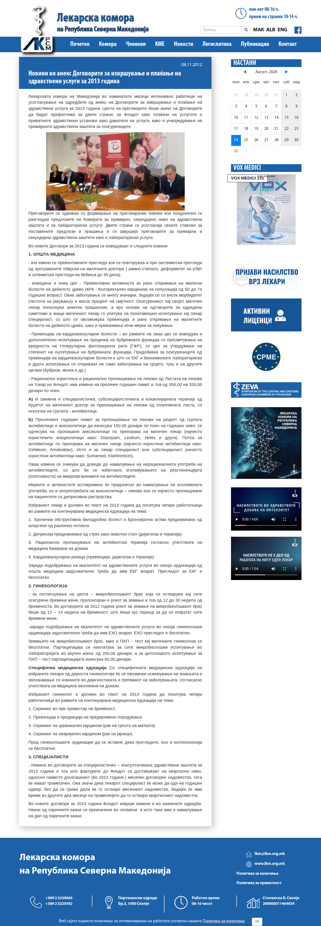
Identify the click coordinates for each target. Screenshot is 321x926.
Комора (108, 44)
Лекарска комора (103, 22)
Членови (136, 44)
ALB (270, 30)
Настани (244, 63)
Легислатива (217, 44)
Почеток (80, 44)
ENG (282, 30)
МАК (258, 30)
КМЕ (159, 44)
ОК (257, 921)
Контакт (287, 44)
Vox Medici (247, 168)
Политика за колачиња (257, 874)
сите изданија (266, 176)
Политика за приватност (259, 883)
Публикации (255, 44)
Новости (183, 44)
